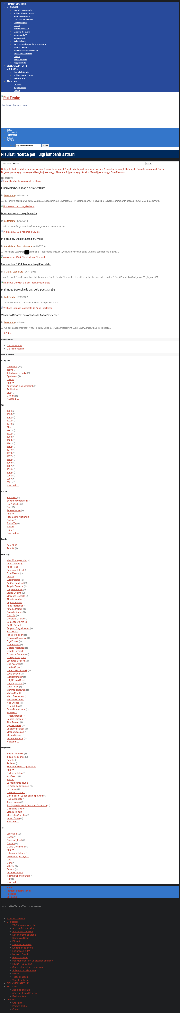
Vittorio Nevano (14, 735)
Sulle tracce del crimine (23, 53)
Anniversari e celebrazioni (20, 385)
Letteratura (9, 195)
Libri (9, 859)
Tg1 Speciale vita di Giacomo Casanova (27, 805)
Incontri (10, 779)
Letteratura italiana (16, 792)
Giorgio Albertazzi (16, 647)
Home (9, 129)
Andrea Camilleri (15, 583)
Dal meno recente (15, 348)
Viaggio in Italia (20, 63)
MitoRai (17, 56)
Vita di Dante (13, 818)
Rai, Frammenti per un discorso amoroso (30, 44)
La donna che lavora (22, 32)
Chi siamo (18, 84)
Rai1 (9, 507)
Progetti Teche (20, 87)
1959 (9, 440)
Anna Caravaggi (15, 563)
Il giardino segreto (16, 756)
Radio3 (10, 526)
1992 (9, 459)
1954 (9, 410)
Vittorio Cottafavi (15, 872)
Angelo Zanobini (15, 586)
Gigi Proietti (12, 641)
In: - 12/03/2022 (14, 297)
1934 (9, 433)
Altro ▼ (10, 382)
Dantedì (11, 843)
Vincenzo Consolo (16, 595)
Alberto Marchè (14, 599)
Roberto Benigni (15, 715)
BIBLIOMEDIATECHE (17, 65)
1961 (9, 443)
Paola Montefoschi (16, 709)
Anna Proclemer (15, 605)
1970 (9, 449)
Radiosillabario (20, 41)
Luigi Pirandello (14, 589)
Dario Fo (11, 615)
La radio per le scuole (17, 782)
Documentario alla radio (23, 19)
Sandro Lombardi (15, 719)
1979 (9, 423)
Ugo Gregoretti (14, 725)
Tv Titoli (10, 140)
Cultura (7, 271)
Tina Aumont (13, 722)
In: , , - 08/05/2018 (23, 246)
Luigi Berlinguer (15, 676)
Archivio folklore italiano (24, 13)
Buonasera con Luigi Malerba (21, 766)
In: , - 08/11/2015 (18, 271)
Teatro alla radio (20, 60)
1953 (9, 436)
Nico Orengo (13, 702)
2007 (9, 478)
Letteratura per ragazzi (18, 856)
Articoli (10, 137)
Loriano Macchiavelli (17, 670)
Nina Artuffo (13, 706)
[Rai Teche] (10, 97)
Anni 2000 (12, 545)
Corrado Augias (14, 612)
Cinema (11, 395)
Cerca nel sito (8, 145)
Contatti (17, 91)
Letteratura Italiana (16, 853)
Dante (10, 836)
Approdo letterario (21, 72)
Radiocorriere (19, 78)
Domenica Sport (20, 22)
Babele (10, 760)
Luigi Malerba (13, 579)
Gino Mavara (13, 573)
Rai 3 (9, 529)
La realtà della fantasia (18, 786)
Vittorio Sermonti (15, 738)
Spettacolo (12, 376)
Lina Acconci (13, 663)
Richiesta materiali (17, 3)
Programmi (12, 132)
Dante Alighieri (14, 840)
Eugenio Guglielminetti (18, 628)
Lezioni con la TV (20, 35)
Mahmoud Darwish (16, 689)
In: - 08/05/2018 (14, 195)
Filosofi (17, 25)
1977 (9, 456)
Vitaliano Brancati (15, 728)
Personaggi (12, 135)
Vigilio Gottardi (14, 592)
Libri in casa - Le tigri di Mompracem (25, 795)
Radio (10, 520)
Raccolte (11, 893)
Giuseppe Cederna (16, 654)
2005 (9, 472)
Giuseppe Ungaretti (16, 657)
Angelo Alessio (14, 602)
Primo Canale (14, 510)
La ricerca (12, 789)
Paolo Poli (12, 712)
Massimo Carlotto (15, 699)
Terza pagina (13, 802)
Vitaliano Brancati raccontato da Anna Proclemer (29, 315)
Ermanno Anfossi (15, 570)
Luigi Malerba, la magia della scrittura (23, 187)
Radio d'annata (14, 798)
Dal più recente (14, 345)
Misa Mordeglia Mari (17, 560)
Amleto (10, 763)
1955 (9, 414)
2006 (9, 475)
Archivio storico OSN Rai (23, 75)
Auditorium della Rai (22, 16)
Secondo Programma (17, 500)
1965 (9, 446)
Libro (9, 862)
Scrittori (10, 869)
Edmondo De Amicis (17, 621)
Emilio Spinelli (14, 625)
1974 (9, 420)
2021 (9, 482)
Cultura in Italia (14, 773)
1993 (9, 462)
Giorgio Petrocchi (15, 651)
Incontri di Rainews (21, 29)
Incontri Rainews (15, 753)
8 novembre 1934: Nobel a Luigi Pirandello (26, 264)
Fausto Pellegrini (15, 634)
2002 (9, 417)
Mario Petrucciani (15, 696)
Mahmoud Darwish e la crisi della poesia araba (28, 289)
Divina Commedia (16, 846)
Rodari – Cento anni (21, 47)
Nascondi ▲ (13, 398)
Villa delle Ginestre (16, 815)
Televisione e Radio (17, 373)
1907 (9, 430)
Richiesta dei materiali (19, 890)
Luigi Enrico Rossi (16, 680)
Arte (19, 246)
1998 (9, 469)
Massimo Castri (20, 38)
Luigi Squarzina (14, 683)
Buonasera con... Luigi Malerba (19, 213)
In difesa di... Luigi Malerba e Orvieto (22, 238)
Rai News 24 (13, 503)
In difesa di (12, 776)
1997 (9, 465)
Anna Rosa (12, 566)
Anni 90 (10, 548)
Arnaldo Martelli (14, 608)
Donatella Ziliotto (15, 618)
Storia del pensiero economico (26, 50)
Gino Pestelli (13, 644)
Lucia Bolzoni (13, 673)
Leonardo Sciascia (16, 660)
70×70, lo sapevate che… (23, 10)
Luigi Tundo (13, 686)
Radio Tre (12, 523)
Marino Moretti (14, 693)
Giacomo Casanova (17, 638)
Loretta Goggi (13, 667)
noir (9, 879)
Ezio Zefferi (12, 631)
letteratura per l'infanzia (18, 875)
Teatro (10, 369)
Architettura (9, 246)
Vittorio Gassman (15, 731)
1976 (9, 452)
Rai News (12, 497)
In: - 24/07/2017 (14, 322)
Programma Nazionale (18, 516)
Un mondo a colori (16, 808)
